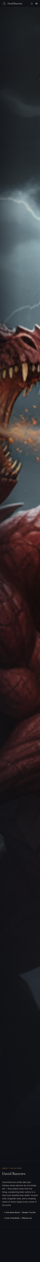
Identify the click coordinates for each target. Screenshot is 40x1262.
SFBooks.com (30, 637)
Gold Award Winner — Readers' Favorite (20, 1212)
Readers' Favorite (32, 647)
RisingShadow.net (32, 624)
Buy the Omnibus (12, 607)
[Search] (32, 4)
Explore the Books (12, 614)
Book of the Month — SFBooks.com (19, 1218)
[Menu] (36, 3)
